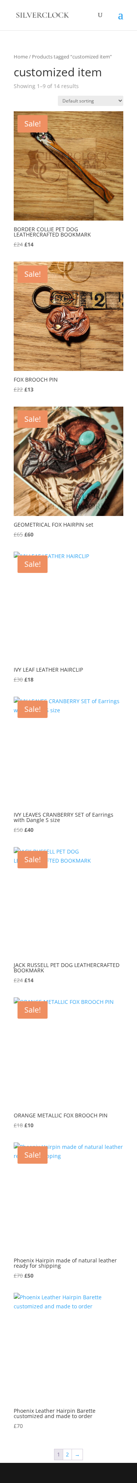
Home (21, 56)
